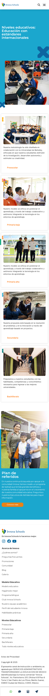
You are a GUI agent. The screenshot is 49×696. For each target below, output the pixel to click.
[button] (44, 5)
